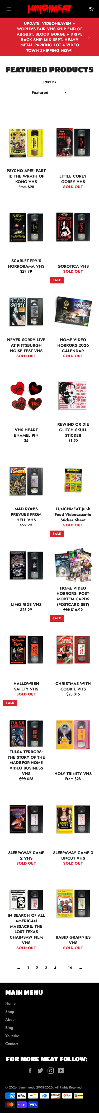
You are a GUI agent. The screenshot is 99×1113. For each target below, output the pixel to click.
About (10, 1019)
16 (70, 968)
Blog (9, 1028)
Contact (11, 1044)
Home (10, 1003)
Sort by (49, 82)
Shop (9, 1011)
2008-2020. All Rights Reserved (59, 1087)
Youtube (12, 1036)
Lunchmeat (26, 1087)
